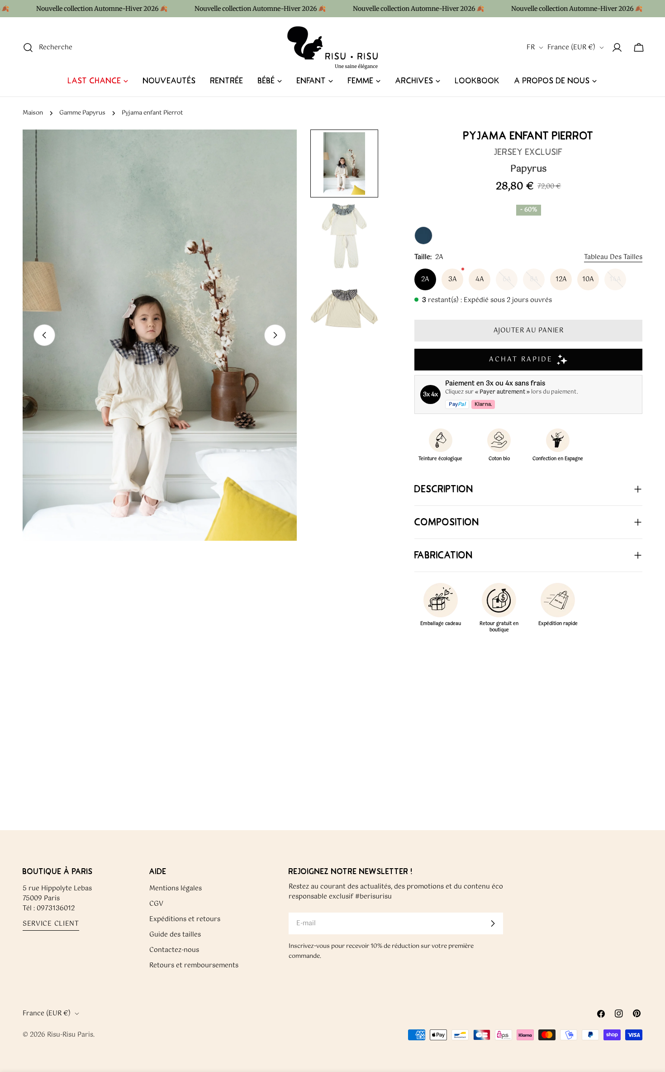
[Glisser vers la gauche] (44, 335)
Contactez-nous (174, 950)
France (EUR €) (571, 47)
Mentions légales (175, 888)
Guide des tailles (175, 934)
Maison (33, 113)
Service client (51, 924)
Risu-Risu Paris (70, 1034)
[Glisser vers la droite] (275, 335)
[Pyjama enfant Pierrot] (423, 235)
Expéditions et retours (184, 919)
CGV (156, 904)
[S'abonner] (492, 923)
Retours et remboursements (193, 965)
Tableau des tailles (613, 257)
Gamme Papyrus (82, 113)
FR (531, 47)
